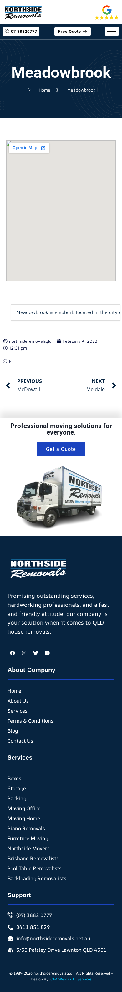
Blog (13, 730)
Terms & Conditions (30, 720)
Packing (17, 798)
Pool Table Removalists (35, 868)
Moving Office (24, 808)
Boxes (14, 778)
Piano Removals (26, 828)
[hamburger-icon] (112, 31)
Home (14, 690)
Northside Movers (29, 848)
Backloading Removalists (37, 878)
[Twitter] (36, 653)
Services (18, 710)
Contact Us (20, 740)
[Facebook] (13, 653)
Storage (17, 788)
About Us (18, 700)
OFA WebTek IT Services (71, 979)
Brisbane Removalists (33, 858)
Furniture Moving (28, 838)
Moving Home (24, 818)
